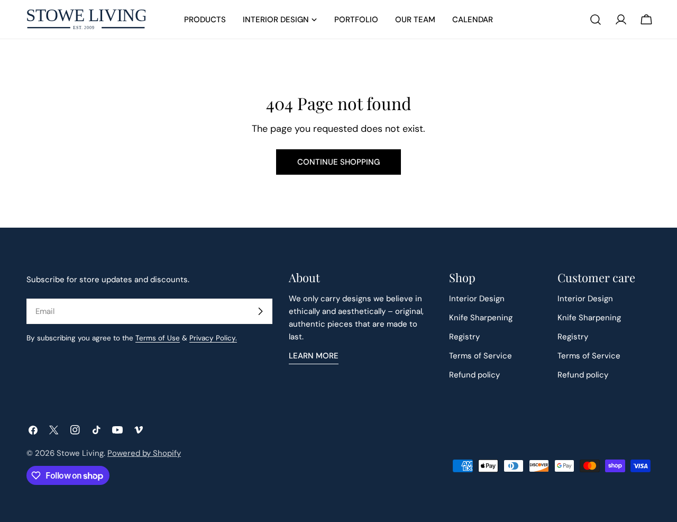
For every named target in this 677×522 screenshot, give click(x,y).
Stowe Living (80, 453)
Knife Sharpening (481, 317)
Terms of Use (157, 338)
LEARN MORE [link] (313, 355)
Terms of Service (480, 355)
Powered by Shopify (144, 453)
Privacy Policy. (213, 338)
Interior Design (477, 298)
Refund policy (474, 375)
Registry (464, 336)
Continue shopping (338, 162)
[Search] (595, 19)
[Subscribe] (260, 311)
